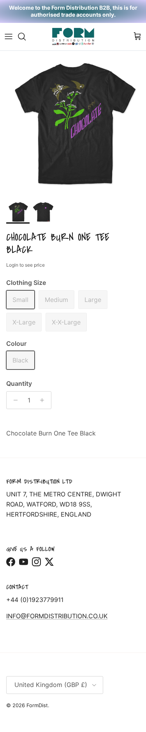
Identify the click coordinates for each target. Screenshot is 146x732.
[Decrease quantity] (13, 400)
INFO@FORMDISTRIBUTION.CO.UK (56, 616)
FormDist (37, 705)
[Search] (25, 36)
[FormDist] (73, 37)
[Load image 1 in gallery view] (73, 123)
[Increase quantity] (44, 400)
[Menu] (8, 36)
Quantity (19, 383)
